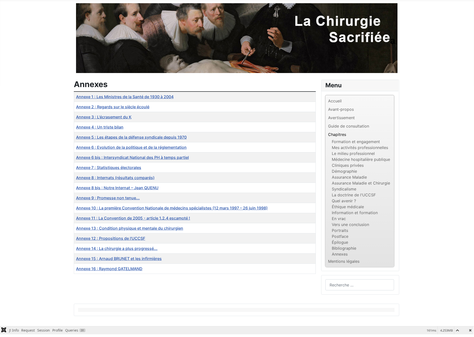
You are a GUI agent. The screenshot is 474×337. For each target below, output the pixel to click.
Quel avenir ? (344, 200)
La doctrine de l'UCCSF (354, 194)
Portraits (340, 230)
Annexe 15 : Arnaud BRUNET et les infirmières (119, 258)
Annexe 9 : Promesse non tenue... (108, 197)
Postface (340, 236)
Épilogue (340, 242)
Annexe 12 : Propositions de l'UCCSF (110, 238)
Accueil (335, 100)
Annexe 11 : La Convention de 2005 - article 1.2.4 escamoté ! (133, 218)
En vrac (339, 218)
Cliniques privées (348, 165)
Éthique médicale (348, 206)
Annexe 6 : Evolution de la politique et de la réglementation (131, 147)
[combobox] (359, 284)
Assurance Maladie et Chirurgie (361, 183)
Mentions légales (343, 261)
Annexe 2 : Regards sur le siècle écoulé (112, 106)
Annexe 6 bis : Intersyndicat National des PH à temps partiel (132, 157)
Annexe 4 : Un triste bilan (99, 127)
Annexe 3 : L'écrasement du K (104, 116)
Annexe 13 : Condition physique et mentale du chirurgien (129, 228)
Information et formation (355, 212)
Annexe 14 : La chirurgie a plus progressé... (117, 248)
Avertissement (341, 117)
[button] (390, 134)
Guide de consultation (348, 126)
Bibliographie (344, 248)
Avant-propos (341, 109)
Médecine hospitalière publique (361, 159)
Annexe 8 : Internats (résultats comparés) (115, 177)
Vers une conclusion (350, 224)
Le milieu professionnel (353, 153)
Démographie (344, 171)
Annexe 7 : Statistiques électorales (108, 167)
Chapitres (337, 134)
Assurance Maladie (349, 177)
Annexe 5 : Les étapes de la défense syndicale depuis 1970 (131, 137)
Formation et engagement (356, 141)
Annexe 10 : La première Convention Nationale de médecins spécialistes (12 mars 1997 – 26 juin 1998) (172, 208)
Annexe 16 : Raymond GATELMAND (109, 268)
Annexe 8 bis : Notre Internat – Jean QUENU (117, 187)
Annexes (340, 254)
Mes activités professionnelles (360, 147)
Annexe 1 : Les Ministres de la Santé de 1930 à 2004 (125, 96)
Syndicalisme (344, 189)
